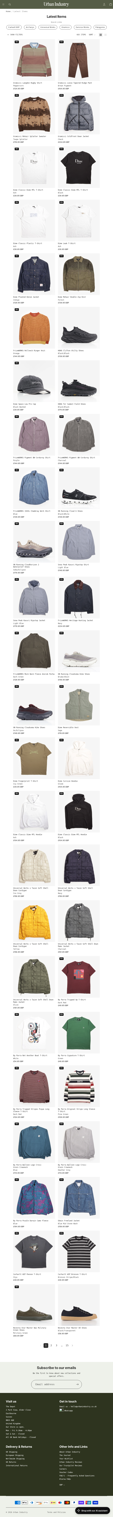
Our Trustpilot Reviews (70, 1466)
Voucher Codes (66, 1472)
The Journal (65, 1455)
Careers (63, 1469)
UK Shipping (11, 1452)
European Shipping (14, 1455)
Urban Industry (20, 1512)
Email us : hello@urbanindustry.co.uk (78, 1407)
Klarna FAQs (65, 1479)
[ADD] (50, 397)
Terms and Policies (56, 1512)
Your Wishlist (66, 1459)
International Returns (17, 1466)
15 (67, 1345)
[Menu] (3, 4)
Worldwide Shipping (15, 1459)
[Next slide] (50, 60)
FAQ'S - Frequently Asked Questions (76, 1476)
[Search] (9, 4)
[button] (92, 35)
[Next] (72, 1345)
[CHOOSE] (50, 76)
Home (8, 11)
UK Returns (11, 1462)
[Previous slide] (17, 60)
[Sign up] (77, 1384)
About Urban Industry (69, 1452)
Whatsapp (68, 1411)
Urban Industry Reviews (70, 1462)
